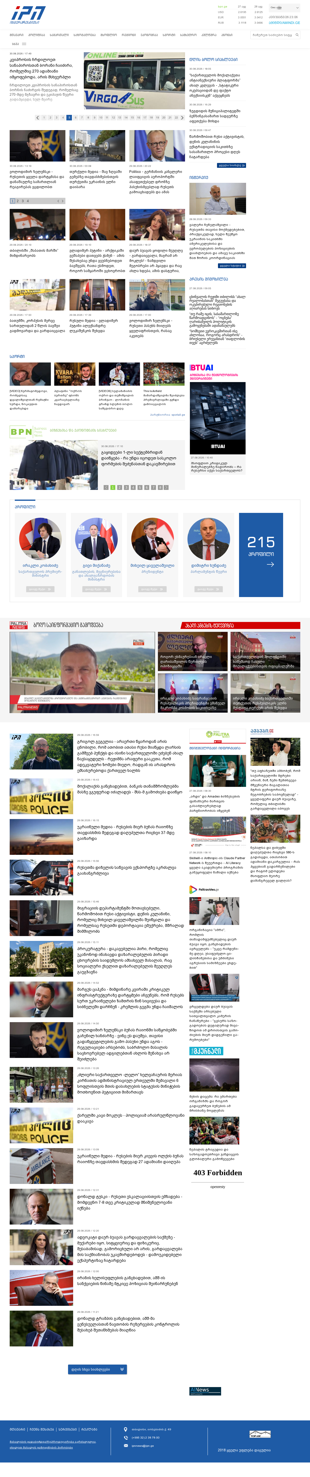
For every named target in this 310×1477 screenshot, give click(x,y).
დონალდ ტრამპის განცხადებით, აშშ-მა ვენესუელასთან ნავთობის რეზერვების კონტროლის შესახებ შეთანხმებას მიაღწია (128, 1324)
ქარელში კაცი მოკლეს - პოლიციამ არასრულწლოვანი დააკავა (131, 1118)
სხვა (15, 44)
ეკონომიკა (149, 35)
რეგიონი (129, 35)
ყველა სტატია (230, 265)
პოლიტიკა (36, 35)
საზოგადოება (85, 35)
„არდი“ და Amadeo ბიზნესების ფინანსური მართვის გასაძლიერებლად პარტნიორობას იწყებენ (214, 803)
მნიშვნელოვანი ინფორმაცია (214, 748)
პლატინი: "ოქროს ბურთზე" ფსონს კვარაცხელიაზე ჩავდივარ (68, 397)
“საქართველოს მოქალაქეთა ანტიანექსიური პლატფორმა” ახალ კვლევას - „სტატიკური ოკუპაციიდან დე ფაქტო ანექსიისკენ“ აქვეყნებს (214, 85)
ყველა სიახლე (230, 165)
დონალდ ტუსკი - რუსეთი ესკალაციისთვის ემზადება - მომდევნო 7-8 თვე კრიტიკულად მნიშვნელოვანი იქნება (129, 1202)
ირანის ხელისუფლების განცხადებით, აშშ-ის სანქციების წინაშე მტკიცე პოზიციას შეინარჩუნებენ (127, 1281)
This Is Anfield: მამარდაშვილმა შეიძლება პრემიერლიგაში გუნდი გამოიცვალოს (164, 397)
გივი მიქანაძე (96, 565)
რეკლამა (89, 1429)
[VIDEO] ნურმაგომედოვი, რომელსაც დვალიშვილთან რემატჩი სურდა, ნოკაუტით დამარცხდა (29, 399)
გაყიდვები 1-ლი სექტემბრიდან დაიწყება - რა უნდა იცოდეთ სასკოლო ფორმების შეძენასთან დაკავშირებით (138, 458)
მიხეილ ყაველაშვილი (152, 565)
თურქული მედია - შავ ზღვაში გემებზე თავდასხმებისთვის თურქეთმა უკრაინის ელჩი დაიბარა (96, 179)
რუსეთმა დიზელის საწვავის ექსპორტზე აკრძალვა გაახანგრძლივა (126, 870)
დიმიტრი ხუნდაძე (208, 565)
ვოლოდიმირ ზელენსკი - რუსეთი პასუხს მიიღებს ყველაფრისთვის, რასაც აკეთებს (150, 328)
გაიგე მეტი (37, 589)
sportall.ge (178, 414)
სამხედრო (188, 35)
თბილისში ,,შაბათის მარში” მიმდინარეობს (34, 253)
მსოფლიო (109, 35)
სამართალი (59, 35)
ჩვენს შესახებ (42, 1429)
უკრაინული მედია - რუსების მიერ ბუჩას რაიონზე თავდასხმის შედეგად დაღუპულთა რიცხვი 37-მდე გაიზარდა (125, 833)
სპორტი (169, 35)
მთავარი (16, 35)
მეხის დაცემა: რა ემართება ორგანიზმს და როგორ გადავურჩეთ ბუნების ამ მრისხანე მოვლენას (213, 1104)
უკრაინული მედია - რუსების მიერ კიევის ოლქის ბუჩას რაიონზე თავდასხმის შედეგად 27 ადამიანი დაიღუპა (130, 1159)
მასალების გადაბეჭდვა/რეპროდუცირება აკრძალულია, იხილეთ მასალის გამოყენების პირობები (53, 1444)
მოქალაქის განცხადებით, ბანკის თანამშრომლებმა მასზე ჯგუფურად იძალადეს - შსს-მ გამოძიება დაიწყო (129, 789)
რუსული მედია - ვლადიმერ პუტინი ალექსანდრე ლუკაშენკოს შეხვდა (94, 326)
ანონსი (226, 35)
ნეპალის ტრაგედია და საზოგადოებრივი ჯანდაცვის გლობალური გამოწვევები (214, 1154)
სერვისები (68, 1429)
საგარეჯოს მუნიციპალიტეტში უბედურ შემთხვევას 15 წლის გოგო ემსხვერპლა (44, 65)
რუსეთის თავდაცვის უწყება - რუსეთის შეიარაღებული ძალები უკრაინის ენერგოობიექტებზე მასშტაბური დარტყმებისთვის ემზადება (36, 184)
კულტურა (209, 35)
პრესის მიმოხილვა (208, 279)
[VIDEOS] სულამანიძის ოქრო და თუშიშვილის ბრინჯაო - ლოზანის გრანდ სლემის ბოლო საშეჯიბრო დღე (116, 399)
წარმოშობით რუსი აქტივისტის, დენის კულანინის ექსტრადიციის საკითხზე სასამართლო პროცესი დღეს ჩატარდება (216, 147)
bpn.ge (222, 6)
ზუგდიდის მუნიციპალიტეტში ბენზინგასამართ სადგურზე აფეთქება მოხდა (214, 116)
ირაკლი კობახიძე (40, 565)
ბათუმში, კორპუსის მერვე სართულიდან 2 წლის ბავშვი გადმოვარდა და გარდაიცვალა (37, 326)
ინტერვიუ (198, 177)
